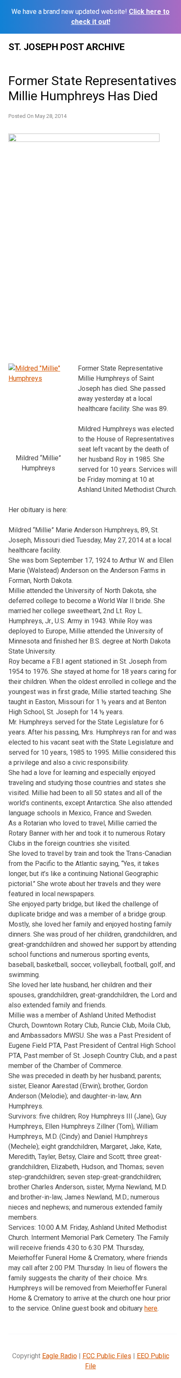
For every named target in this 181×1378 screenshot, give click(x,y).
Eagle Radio (59, 1356)
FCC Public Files (107, 1356)
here (150, 1308)
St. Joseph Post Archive (66, 47)
